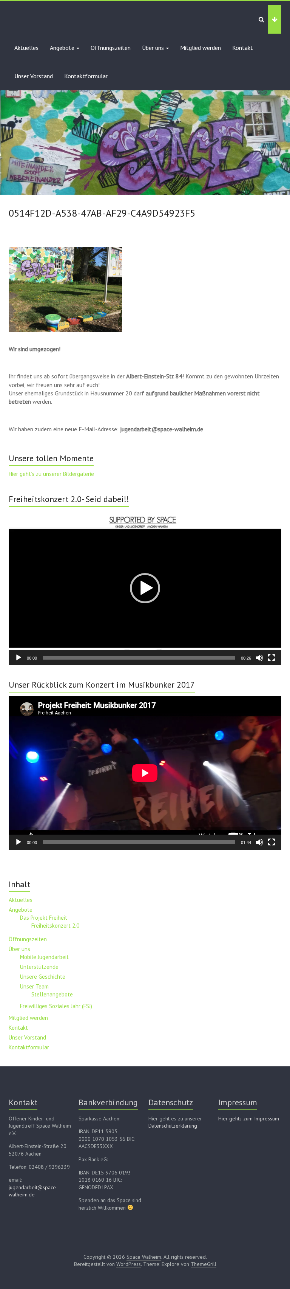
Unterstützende (39, 966)
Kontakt (242, 47)
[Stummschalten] (259, 658)
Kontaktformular (86, 76)
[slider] (139, 658)
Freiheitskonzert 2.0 (55, 925)
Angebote (62, 47)
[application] (145, 588)
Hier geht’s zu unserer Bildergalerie (51, 473)
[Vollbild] (271, 658)
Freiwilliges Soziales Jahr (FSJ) (56, 1006)
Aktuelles (26, 47)
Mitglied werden (200, 47)
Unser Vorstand (33, 76)
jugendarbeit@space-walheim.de (33, 1191)
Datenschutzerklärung (172, 1125)
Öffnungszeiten (111, 47)
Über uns (153, 47)
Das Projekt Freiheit (43, 917)
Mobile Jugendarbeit (44, 957)
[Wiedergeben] (18, 658)
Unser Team (34, 986)
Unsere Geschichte (42, 976)
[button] (145, 588)
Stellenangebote (52, 994)
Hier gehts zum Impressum (248, 1118)
